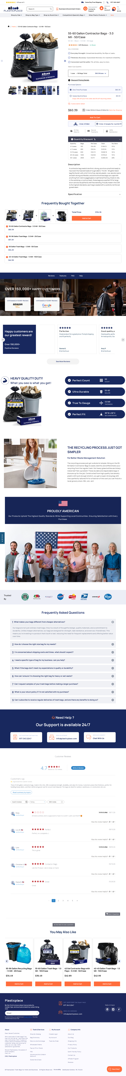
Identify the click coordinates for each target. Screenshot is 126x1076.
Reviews (51, 276)
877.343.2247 (25, 738)
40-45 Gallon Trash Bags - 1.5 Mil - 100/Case (25, 257)
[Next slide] (119, 961)
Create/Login (53, 1034)
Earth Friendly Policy (74, 1052)
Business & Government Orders (69, 9)
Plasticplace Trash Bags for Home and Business (22, 1070)
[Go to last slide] (7, 961)
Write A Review (78, 768)
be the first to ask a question (63, 924)
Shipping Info (72, 1041)
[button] (114, 9)
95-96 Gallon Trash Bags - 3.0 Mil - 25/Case (25, 236)
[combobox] (37, 802)
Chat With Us (98, 738)
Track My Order (54, 1041)
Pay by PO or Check (36, 1048)
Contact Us (71, 1055)
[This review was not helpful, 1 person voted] (113, 822)
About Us (71, 1034)
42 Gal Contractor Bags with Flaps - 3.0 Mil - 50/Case (77, 969)
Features (63, 276)
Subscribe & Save (35, 1060)
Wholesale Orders (36, 1044)
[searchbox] (18, 802)
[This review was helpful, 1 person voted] (109, 822)
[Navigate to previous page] (49, 900)
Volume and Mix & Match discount (38, 1055)
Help (81, 276)
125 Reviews (83, 45)
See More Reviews (63, 361)
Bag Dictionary (35, 1037)
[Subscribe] (37, 1013)
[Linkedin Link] (107, 1009)
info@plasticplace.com (66, 738)
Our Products (72, 1048)
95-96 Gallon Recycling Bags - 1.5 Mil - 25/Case (19, 969)
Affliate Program (73, 1059)
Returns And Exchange (37, 1041)
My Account (53, 1037)
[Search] (51, 9)
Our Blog (71, 1037)
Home (14, 26)
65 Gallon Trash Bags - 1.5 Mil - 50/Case (23, 246)
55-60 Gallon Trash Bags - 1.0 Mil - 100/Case (48, 969)
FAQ (72, 276)
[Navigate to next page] (77, 900)
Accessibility (57, 1069)
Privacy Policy (72, 1044)
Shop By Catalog (35, 1034)
